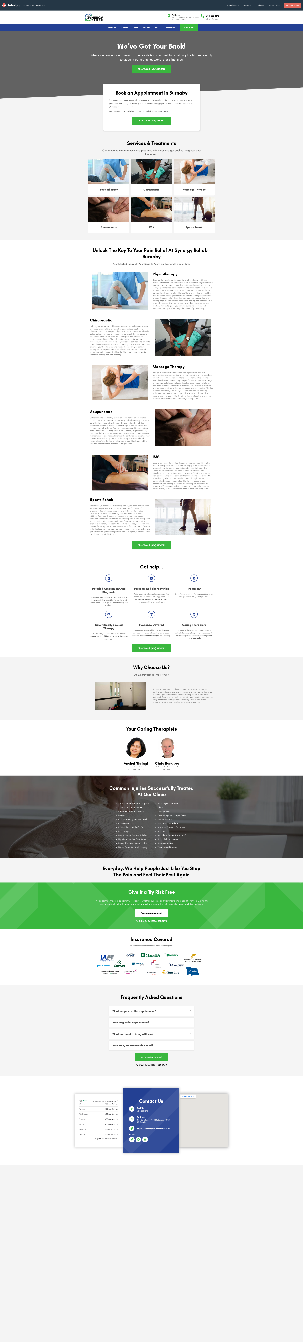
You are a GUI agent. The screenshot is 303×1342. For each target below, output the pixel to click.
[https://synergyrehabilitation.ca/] (131, 1128)
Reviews (146, 27)
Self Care (260, 5)
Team (135, 27)
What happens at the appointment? (134, 1011)
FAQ (157, 27)
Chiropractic (247, 5)
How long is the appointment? (130, 1022)
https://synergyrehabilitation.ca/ (153, 1128)
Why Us (124, 27)
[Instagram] (138, 1139)
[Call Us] (131, 1109)
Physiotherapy (232, 5)
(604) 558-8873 (212, 16)
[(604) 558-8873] (202, 16)
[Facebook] (132, 1139)
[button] (151, 1011)
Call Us (140, 1108)
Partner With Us (274, 5)
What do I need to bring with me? (132, 1034)
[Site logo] (11, 5)
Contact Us (169, 27)
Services (111, 27)
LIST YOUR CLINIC (292, 5)
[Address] (169, 16)
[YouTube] (145, 1139)
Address (176, 15)
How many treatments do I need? (132, 1045)
